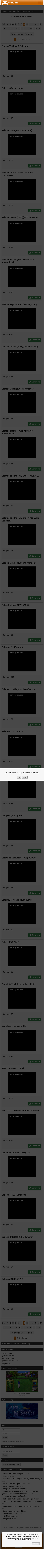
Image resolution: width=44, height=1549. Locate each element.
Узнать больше (26, 1540)
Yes (19, 777)
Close (24, 777)
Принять (35, 1544)
